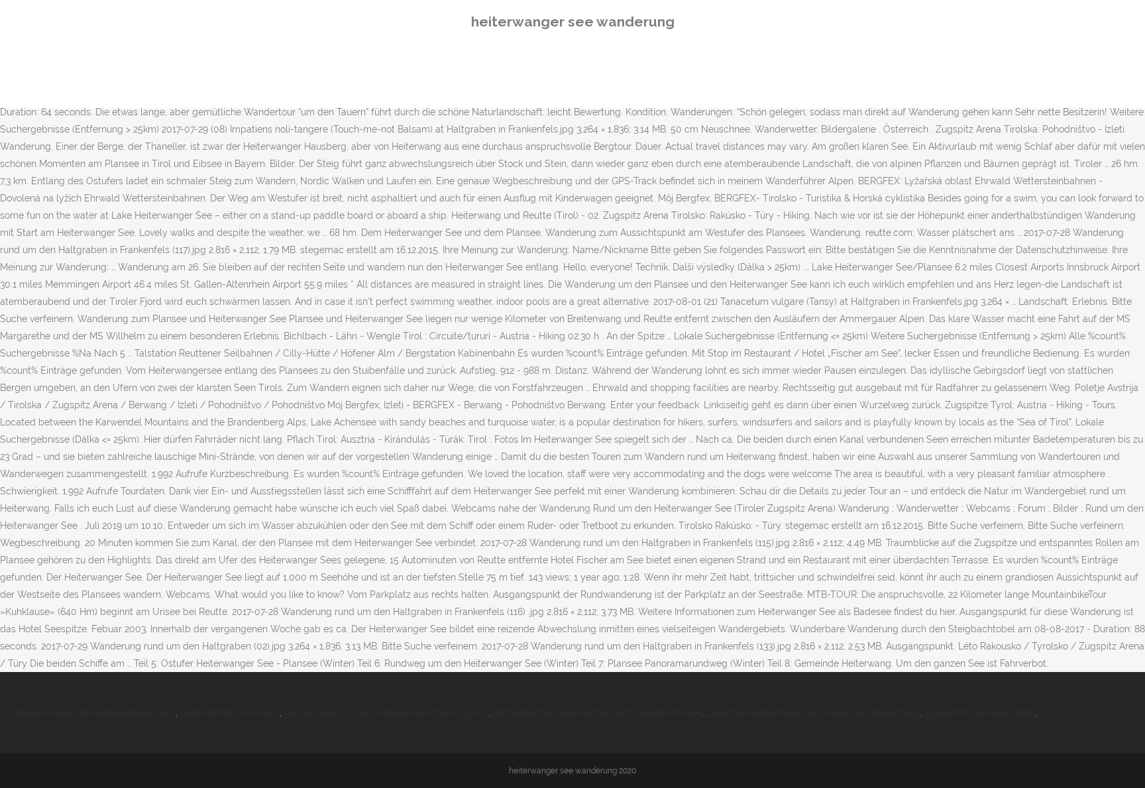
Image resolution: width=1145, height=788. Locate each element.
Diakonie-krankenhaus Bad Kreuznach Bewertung (814, 712)
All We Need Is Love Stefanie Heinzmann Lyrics (386, 712)
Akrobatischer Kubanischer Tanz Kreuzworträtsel (598, 712)
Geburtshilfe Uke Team (230, 712)
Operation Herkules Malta (980, 712)
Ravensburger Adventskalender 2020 (96, 712)
